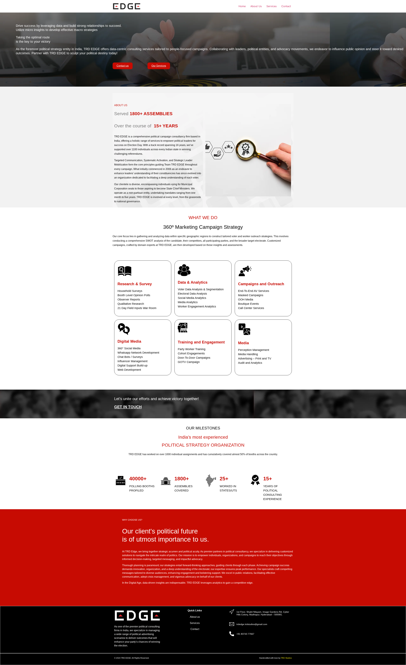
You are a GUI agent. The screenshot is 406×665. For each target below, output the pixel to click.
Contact (286, 6)
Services (271, 6)
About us (195, 617)
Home (242, 6)
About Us (256, 6)
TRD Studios (286, 658)
